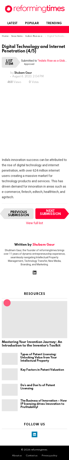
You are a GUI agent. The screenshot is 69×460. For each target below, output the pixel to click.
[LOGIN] (65, 29)
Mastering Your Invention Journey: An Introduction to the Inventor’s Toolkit (32, 343)
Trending (54, 23)
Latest (12, 23)
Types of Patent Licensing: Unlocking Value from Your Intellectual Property (38, 357)
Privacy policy (49, 455)
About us (17, 455)
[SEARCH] (59, 29)
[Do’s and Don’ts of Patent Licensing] (10, 390)
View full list (34, 223)
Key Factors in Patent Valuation (42, 369)
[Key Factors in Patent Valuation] (10, 374)
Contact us (32, 455)
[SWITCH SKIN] (53, 29)
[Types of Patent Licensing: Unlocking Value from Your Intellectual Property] (10, 359)
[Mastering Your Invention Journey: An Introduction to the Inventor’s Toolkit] (34, 319)
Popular (32, 23)
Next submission (50, 212)
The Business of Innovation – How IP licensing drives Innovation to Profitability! (43, 404)
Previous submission (18, 213)
